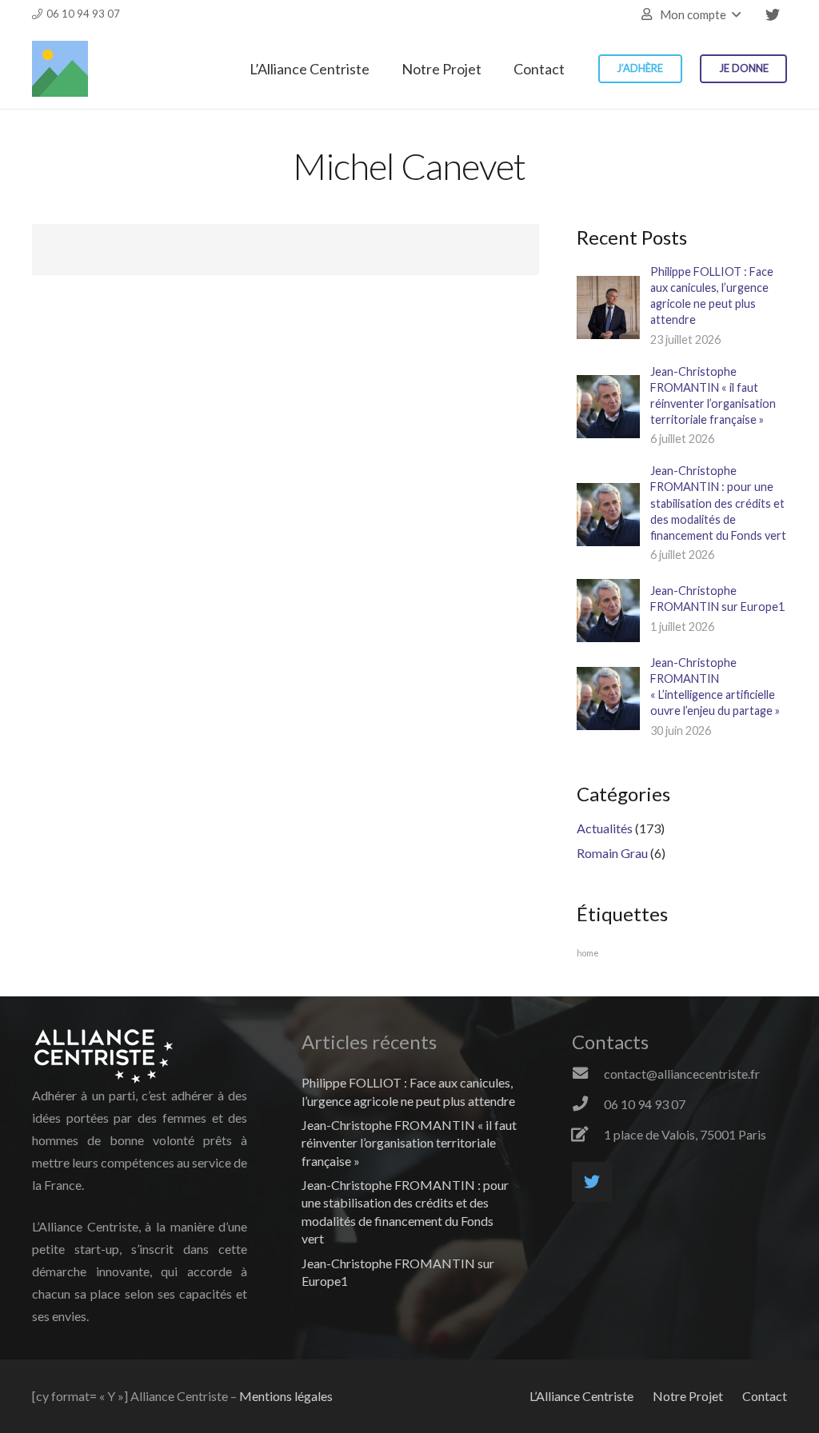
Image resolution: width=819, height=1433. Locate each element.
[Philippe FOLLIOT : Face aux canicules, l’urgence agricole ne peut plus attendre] (608, 307)
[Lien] (60, 69)
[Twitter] (772, 14)
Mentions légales (286, 1395)
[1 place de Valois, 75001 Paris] (588, 1135)
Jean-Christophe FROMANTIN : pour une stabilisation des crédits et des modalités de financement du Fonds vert (718, 503)
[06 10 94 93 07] (588, 1104)
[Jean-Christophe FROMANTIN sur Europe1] (608, 610)
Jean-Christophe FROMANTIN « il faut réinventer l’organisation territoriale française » (409, 1142)
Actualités (605, 828)
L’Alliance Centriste (581, 1395)
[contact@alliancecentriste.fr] (588, 1074)
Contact (764, 1395)
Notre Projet (688, 1395)
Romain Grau (612, 852)
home (588, 953)
